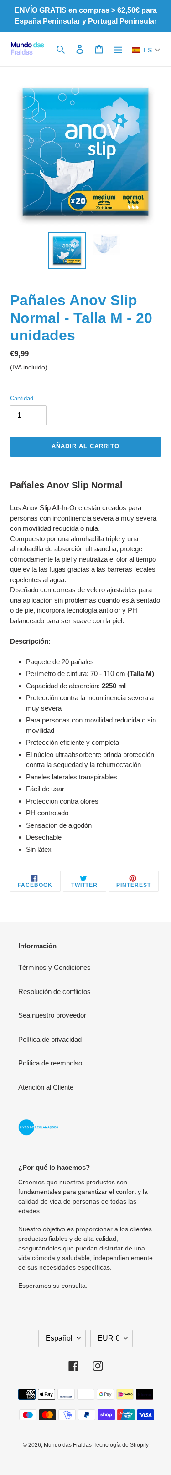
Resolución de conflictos (54, 991)
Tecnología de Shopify (121, 1445)
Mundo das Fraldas (68, 1445)
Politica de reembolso (50, 1063)
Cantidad (21, 398)
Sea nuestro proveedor (52, 1015)
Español (59, 1338)
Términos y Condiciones (54, 967)
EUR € (108, 1338)
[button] (146, 50)
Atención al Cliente (45, 1087)
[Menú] (118, 49)
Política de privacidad (50, 1039)
